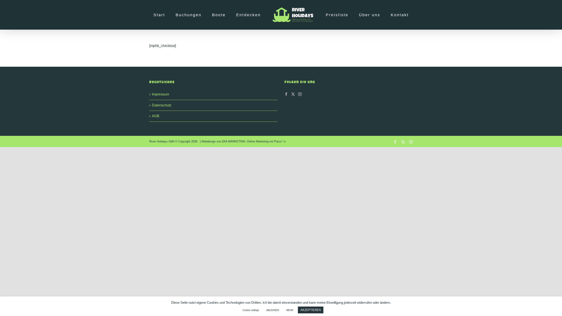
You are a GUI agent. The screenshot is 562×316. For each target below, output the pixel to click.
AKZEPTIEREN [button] (311, 310)
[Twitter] (293, 94)
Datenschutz (161, 105)
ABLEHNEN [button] (272, 310)
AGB (155, 116)
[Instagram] (300, 94)
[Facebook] (286, 94)
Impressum (160, 94)
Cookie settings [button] (251, 310)
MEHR (289, 310)
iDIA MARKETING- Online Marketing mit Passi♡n (254, 141)
